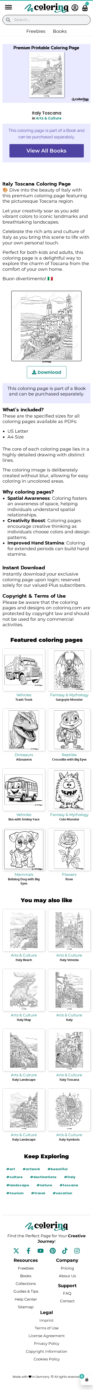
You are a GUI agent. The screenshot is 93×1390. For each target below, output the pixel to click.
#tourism (15, 1193)
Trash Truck (23, 699)
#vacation (62, 1193)
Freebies (35, 31)
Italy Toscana (69, 1079)
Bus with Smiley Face (23, 819)
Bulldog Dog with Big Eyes (24, 881)
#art (10, 1169)
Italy (69, 1020)
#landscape (17, 1185)
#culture (14, 1177)
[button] (6, 8)
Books (60, 31)
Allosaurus (24, 759)
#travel (38, 1193)
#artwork (31, 1169)
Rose (69, 879)
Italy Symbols (69, 1139)
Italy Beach (24, 960)
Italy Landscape (23, 1079)
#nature (44, 1185)
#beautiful (57, 1169)
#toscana (69, 1185)
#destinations (43, 1177)
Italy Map (24, 1020)
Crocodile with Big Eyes (69, 759)
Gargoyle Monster (69, 699)
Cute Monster (69, 819)
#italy (69, 1177)
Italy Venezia (69, 960)
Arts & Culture (48, 118)
